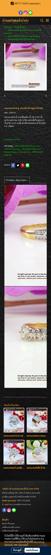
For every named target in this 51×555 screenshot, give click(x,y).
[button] (41, 20)
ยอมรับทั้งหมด (32, 550)
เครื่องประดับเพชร (11, 527)
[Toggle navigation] (47, 20)
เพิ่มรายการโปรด (13, 139)
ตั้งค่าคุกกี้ (17, 550)
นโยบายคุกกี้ (23, 544)
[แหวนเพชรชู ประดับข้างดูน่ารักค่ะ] (25, 67)
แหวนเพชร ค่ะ (24, 152)
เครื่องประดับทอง (10, 530)
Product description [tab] (17, 179)
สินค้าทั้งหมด (8, 523)
